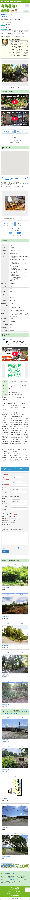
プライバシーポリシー (17, 891)
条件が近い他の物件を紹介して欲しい (12, 522)
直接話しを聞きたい (8, 524)
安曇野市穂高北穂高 (6, 827)
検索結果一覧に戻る (7, 14)
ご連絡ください (12, 879)
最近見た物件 (17, 1)
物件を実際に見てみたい (9, 520)
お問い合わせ (15, 898)
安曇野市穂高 (5, 740)
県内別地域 (26, 11)
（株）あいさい (15, 136)
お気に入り (10, 1)
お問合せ (21, 893)
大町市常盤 (4, 798)
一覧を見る (23, 711)
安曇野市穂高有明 (6, 856)
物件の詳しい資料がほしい (9, 518)
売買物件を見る (12, 713)
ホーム (4, 1)
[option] (15, 74)
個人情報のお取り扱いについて (10, 548)
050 (16, 342)
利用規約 (9, 891)
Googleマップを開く (14, 178)
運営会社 (15, 893)
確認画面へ (5, 551)
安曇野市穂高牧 (5, 587)
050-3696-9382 (15, 140)
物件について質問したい (9, 516)
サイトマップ (8, 893)
